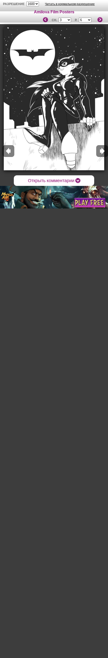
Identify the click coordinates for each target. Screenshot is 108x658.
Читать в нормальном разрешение (70, 4)
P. (76, 20)
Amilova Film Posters (54, 12)
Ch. (54, 20)
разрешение (14, 4)
